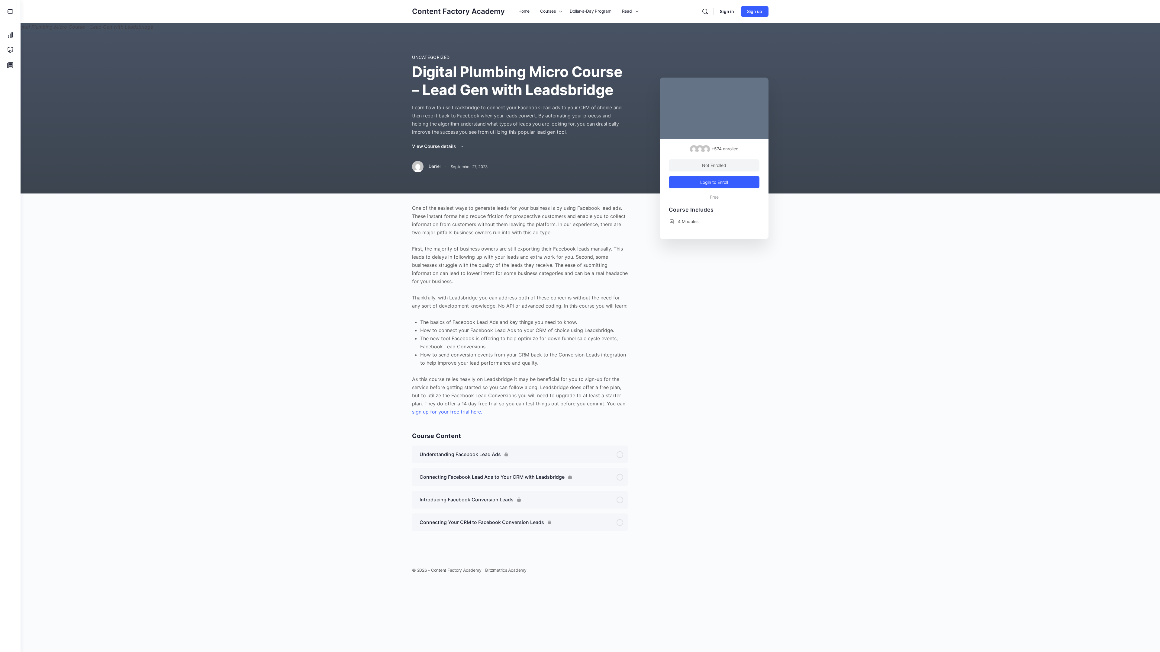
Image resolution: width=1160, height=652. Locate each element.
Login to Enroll (714, 182)
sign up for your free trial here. (447, 412)
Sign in (727, 11)
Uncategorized (431, 57)
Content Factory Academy (458, 11)
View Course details (434, 146)
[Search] (705, 11)
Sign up (754, 11)
